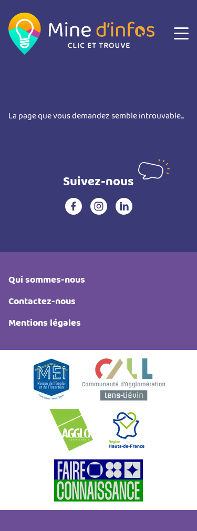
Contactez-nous (42, 301)
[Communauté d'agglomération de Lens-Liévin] (123, 379)
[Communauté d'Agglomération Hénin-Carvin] (71, 430)
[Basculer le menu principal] (181, 33)
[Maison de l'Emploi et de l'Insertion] (51, 379)
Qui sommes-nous (46, 279)
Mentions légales (44, 322)
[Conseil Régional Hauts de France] (127, 430)
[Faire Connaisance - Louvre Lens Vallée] (98, 480)
